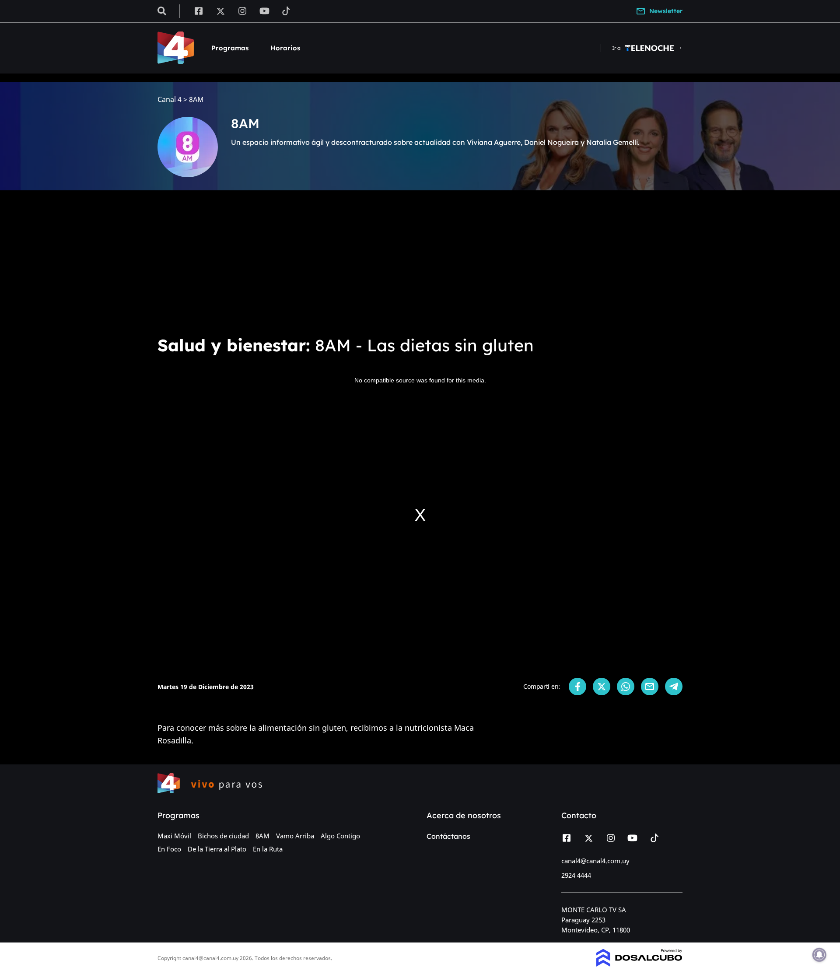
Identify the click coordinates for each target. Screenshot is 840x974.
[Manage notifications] (819, 955)
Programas (229, 48)
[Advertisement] (420, 262)
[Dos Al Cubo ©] (639, 964)
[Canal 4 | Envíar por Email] (649, 686)
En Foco (169, 848)
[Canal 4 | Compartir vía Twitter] (601, 686)
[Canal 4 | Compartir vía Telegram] (673, 686)
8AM (263, 835)
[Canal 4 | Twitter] (220, 10)
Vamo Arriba (295, 835)
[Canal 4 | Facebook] (198, 10)
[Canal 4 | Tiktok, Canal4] (286, 10)
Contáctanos (448, 836)
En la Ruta (268, 848)
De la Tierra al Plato (217, 848)
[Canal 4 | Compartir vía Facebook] (577, 686)
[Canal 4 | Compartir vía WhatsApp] (625, 686)
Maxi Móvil (174, 835)
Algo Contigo (340, 835)
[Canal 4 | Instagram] (242, 10)
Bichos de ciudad (223, 835)
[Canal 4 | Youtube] (264, 10)
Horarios (285, 48)
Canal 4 (170, 99)
